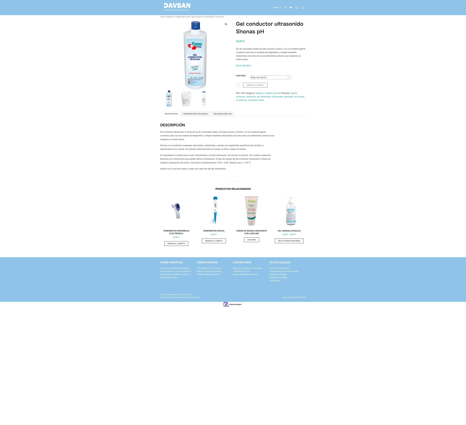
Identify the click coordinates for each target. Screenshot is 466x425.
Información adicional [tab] (195, 114)
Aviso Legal (274, 280)
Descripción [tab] (171, 114)
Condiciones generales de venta (284, 271)
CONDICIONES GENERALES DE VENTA (175, 294)
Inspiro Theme (288, 297)
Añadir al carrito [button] (176, 243)
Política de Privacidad (279, 268)
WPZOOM (302, 297)
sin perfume (241, 100)
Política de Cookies (278, 277)
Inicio (162, 17)
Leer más (251, 240)
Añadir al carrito (255, 85)
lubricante (288, 96)
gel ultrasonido (263, 96)
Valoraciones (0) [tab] (222, 114)
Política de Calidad (278, 274)
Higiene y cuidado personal (178, 17)
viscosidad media (256, 100)
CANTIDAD (241, 75)
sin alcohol (299, 96)
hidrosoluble (277, 96)
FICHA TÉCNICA (243, 65)
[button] (226, 24)
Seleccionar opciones (289, 241)
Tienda (276, 7)
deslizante (251, 96)
